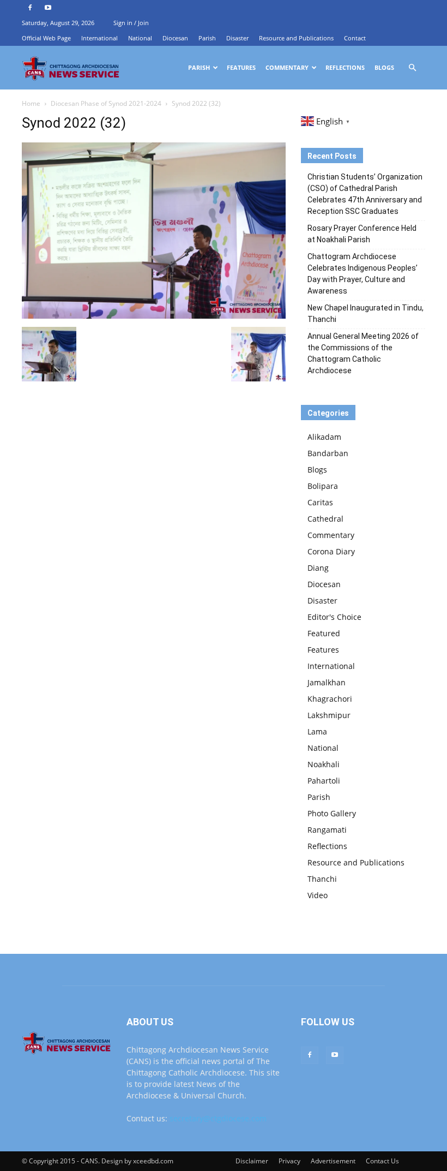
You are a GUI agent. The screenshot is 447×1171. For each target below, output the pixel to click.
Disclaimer (251, 1161)
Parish (207, 38)
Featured (323, 633)
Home (31, 103)
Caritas (320, 502)
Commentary (287, 67)
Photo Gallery (331, 813)
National (140, 38)
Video (317, 895)
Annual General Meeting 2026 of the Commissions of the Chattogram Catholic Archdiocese (363, 353)
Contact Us (382, 1161)
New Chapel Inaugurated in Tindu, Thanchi (365, 313)
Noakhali (323, 764)
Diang (318, 568)
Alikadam (324, 437)
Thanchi (322, 879)
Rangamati (327, 830)
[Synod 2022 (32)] (154, 315)
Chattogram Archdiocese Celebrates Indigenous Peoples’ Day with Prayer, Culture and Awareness (362, 273)
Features (241, 67)
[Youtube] (48, 7)
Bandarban (327, 453)
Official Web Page (46, 38)
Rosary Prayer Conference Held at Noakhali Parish (361, 234)
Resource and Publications (296, 38)
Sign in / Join (131, 23)
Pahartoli (323, 780)
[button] (412, 68)
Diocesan (175, 38)
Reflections (345, 67)
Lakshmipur (329, 715)
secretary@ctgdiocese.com (218, 1118)
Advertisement (333, 1161)
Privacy (289, 1161)
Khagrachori (329, 699)
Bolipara (322, 486)
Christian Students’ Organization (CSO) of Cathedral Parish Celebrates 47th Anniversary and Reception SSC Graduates (364, 194)
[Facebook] (30, 7)
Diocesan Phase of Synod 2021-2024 (106, 103)
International (99, 38)
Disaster (237, 38)
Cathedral (325, 518)
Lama (317, 731)
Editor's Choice (334, 617)
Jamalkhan (326, 682)
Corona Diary (331, 551)
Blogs (384, 67)
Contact (355, 38)
